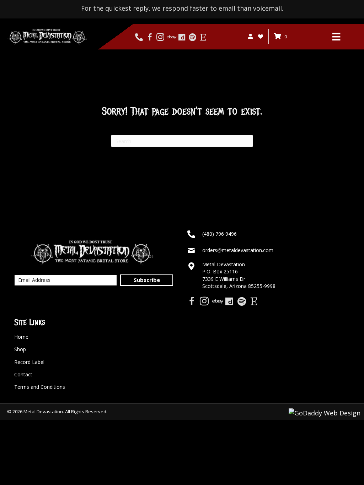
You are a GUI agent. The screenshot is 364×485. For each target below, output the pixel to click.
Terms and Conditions (39, 386)
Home (21, 336)
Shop (20, 349)
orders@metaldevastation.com (237, 250)
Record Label (29, 362)
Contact (23, 374)
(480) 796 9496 (219, 233)
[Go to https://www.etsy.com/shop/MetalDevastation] (203, 37)
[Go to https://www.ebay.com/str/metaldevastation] (171, 37)
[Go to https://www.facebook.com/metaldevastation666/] (149, 37)
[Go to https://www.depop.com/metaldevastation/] (181, 37)
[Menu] (336, 36)
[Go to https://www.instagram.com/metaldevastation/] (160, 37)
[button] (146, 280)
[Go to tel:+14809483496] (139, 37)
